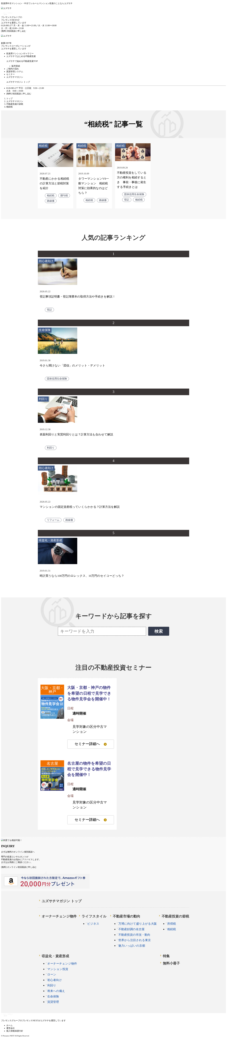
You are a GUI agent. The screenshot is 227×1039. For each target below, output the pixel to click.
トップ (9, 98)
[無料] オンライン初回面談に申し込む (19, 867)
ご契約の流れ (12, 69)
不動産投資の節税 (14, 104)
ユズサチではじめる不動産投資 (21, 56)
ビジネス (93, 923)
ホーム (9, 1025)
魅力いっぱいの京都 (131, 945)
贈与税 (64, 195)
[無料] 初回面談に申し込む (13, 31)
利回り (43, 399)
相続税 (43, 145)
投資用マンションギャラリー (20, 53)
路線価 (50, 200)
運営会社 (10, 1028)
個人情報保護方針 (14, 1031)
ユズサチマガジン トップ (18, 82)
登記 (126, 199)
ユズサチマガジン (14, 77)
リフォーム (53, 520)
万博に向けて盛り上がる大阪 (137, 923)
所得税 (171, 923)
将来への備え (56, 991)
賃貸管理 (53, 1001)
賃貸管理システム (14, 71)
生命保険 (44, 330)
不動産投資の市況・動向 (134, 934)
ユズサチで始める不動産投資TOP (22, 61)
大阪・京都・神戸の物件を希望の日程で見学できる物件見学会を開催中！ (89, 693)
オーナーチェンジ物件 (59, 916)
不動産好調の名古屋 (131, 929)
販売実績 (16, 66)
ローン (51, 974)
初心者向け (46, 261)
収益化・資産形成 (50, 540)
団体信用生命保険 (134, 194)
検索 (158, 631)
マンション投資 (57, 969)
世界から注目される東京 (134, 940)
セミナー (10, 74)
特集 (166, 956)
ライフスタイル (94, 916)
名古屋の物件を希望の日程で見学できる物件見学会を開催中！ (89, 769)
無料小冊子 (171, 963)
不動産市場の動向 (126, 916)
